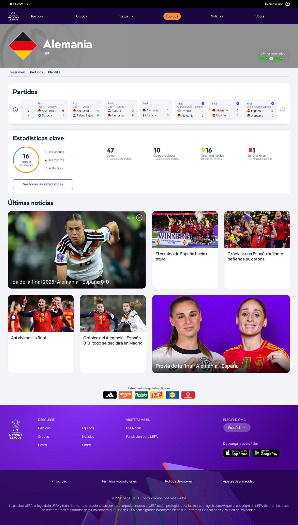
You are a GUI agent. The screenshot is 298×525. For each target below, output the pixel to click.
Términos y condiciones (119, 481)
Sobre (86, 445)
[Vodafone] (188, 395)
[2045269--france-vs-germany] (191, 110)
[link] (37, 16)
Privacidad (59, 481)
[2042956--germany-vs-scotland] (51, 110)
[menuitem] (49, 16)
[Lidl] (172, 395)
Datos (42, 445)
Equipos (88, 428)
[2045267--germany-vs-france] (156, 110)
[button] (126, 16)
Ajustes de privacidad (238, 481)
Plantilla (54, 72)
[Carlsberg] (141, 395)
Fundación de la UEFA (142, 436)
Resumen (17, 72)
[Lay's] (156, 395)
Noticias (88, 436)
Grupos (43, 436)
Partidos (36, 72)
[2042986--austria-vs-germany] (121, 110)
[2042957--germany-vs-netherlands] (86, 110)
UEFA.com (133, 428)
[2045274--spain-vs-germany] (260, 110)
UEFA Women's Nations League (13, 16)
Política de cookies (179, 481)
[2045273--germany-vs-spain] (226, 110)
